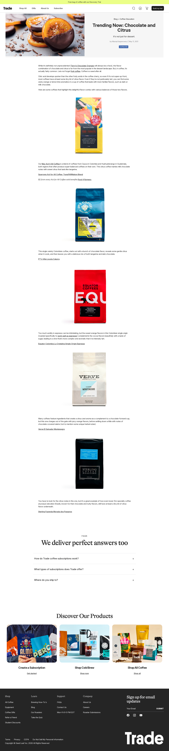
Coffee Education (127, 19)
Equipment (9, 707)
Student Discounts (12, 722)
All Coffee (9, 702)
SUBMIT (160, 708)
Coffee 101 (123, 47)
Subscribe (58, 8)
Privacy (17, 739)
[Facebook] (128, 715)
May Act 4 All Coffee (51, 164)
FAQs (59, 702)
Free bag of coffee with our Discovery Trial (84, 2)
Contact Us (61, 707)
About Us (87, 702)
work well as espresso (67, 336)
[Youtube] (141, 715)
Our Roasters (36, 712)
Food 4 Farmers (84, 179)
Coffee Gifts (10, 712)
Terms (7, 739)
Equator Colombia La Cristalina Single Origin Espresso (61, 344)
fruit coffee (75, 71)
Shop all (137, 673)
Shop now (84, 673)
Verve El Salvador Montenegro (51, 429)
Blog (115, 19)
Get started (32, 673)
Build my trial (157, 8)
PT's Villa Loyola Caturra (49, 259)
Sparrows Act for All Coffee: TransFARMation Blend (60, 174)
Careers (86, 707)
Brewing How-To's (39, 702)
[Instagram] (134, 715)
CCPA (26, 739)
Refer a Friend (11, 717)
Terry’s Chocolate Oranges (82, 66)
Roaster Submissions (91, 712)
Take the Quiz (37, 717)
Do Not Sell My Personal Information (48, 739)
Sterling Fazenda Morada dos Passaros (55, 511)
